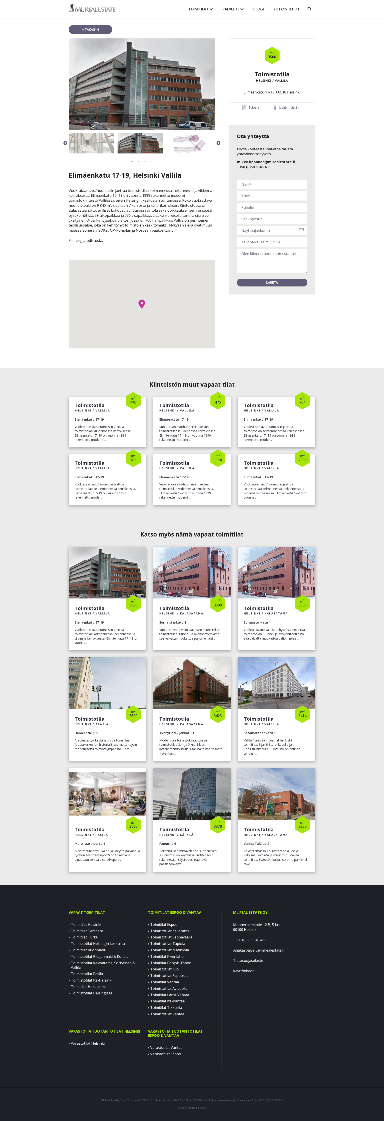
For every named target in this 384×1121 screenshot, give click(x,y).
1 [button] (132, 161)
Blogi (258, 9)
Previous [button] (65, 143)
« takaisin (90, 29)
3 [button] (145, 161)
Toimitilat (199, 9)
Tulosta (253, 107)
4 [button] (152, 161)
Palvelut (231, 9)
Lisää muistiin (289, 107)
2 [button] (138, 161)
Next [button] (218, 143)
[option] (142, 84)
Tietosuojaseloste (248, 960)
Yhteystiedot (287, 9)
